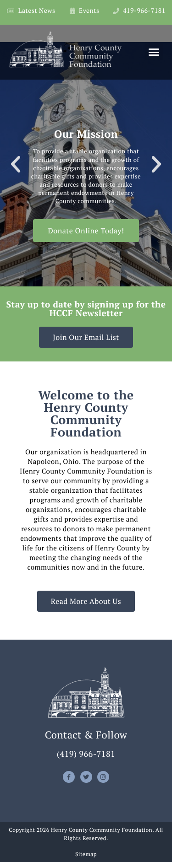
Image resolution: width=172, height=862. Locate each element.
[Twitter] (86, 777)
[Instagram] (103, 777)
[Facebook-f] (69, 777)
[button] (154, 52)
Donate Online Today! (86, 231)
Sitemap (86, 854)
